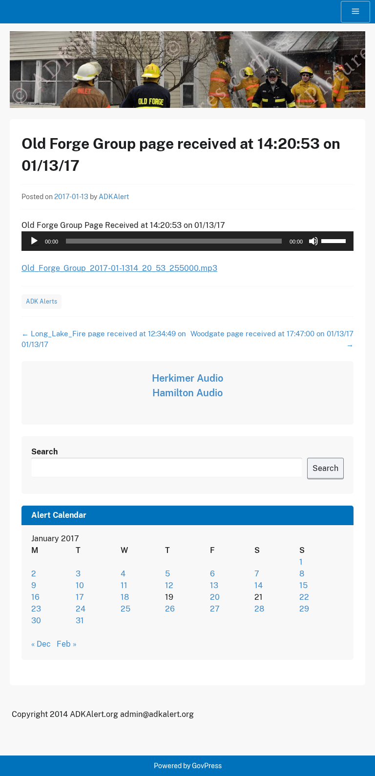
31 (80, 620)
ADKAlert (114, 197)
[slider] (335, 240)
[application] (187, 241)
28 (259, 608)
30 (36, 620)
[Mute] (313, 241)
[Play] (34, 241)
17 (80, 597)
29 (304, 608)
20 (215, 597)
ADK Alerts (41, 301)
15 (303, 585)
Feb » (67, 644)
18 (125, 597)
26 (170, 608)
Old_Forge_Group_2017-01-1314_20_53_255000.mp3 (119, 268)
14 (258, 585)
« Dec (41, 644)
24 (80, 608)
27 (215, 608)
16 (35, 597)
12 (169, 585)
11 (124, 585)
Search (44, 451)
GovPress (207, 766)
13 (214, 585)
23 (36, 608)
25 (125, 608)
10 (80, 585)
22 (304, 597)
